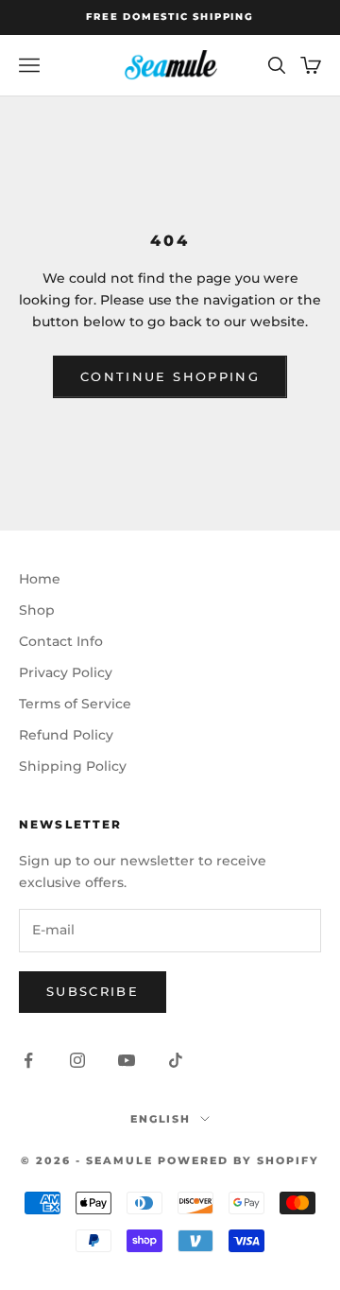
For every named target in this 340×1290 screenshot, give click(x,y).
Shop (37, 610)
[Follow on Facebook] (28, 1060)
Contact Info (61, 641)
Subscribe (92, 991)
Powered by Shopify (238, 1160)
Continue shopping (170, 376)
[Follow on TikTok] (175, 1060)
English (161, 1118)
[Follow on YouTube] (126, 1060)
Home (39, 578)
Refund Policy (66, 734)
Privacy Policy (65, 672)
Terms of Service (75, 703)
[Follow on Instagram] (77, 1060)
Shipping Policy (73, 766)
